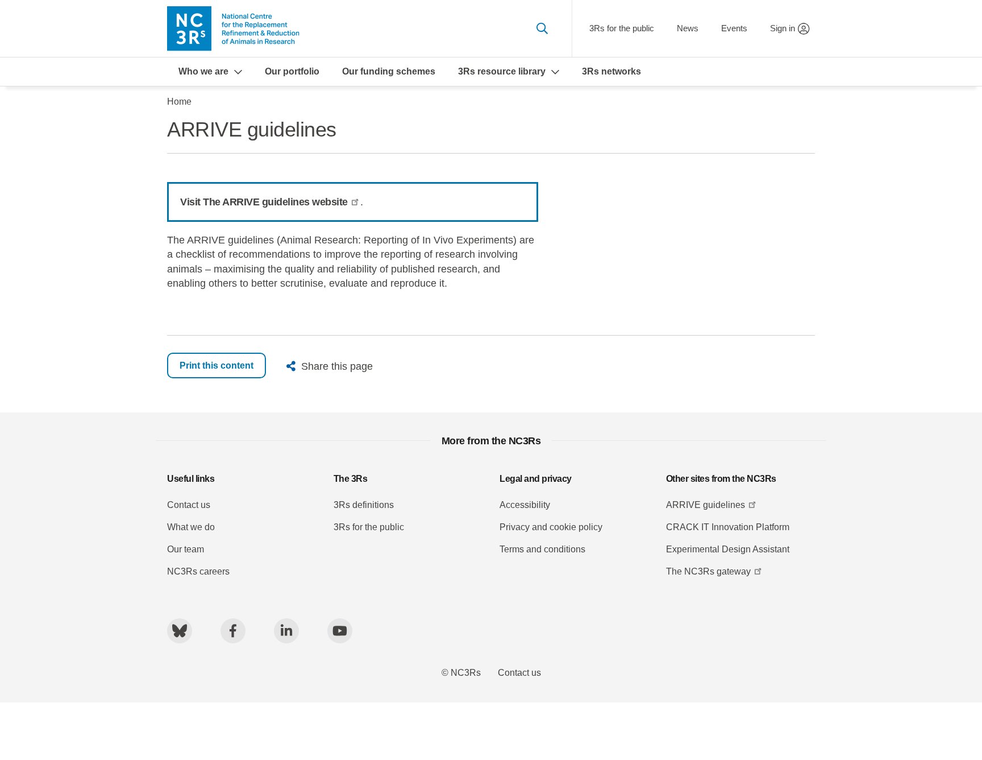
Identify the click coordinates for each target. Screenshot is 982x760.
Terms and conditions (542, 549)
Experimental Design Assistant (727, 549)
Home (179, 101)
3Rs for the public (621, 28)
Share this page (337, 366)
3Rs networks (611, 71)
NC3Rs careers (198, 571)
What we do (191, 527)
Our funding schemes (388, 71)
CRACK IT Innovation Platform (727, 527)
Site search (542, 28)
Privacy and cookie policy (551, 527)
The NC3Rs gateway (708, 571)
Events (734, 28)
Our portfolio (292, 71)
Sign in (782, 28)
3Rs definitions (364, 505)
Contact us (188, 505)
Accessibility (525, 505)
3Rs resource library (502, 71)
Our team (185, 549)
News (687, 28)
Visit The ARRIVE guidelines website (264, 202)
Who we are (203, 71)
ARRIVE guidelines (705, 505)
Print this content (216, 365)
